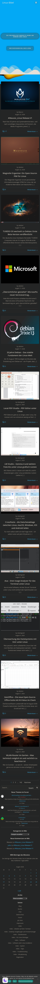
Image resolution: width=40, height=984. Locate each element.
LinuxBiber (23, 797)
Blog (20, 906)
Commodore (21, 817)
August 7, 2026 (20, 693)
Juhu (9, 845)
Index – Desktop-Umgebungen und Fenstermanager (20, 932)
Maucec (21, 112)
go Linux (20, 920)
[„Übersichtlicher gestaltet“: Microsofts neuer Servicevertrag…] (20, 269)
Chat (20, 912)
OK (10, 981)
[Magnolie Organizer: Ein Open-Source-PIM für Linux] (20, 150)
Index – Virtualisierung (20, 954)
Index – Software (20, 940)
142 (20, 782)
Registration (20, 957)
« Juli (19, 891)
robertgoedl (20, 402)
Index (20, 926)
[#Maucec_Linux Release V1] (20, 95)
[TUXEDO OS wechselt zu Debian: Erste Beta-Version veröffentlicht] (20, 209)
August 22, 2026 (20, 170)
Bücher (20, 909)
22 (31, 882)
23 (36, 882)
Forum (20, 917)
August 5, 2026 (20, 752)
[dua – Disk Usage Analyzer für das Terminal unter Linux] (20, 558)
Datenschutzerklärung (25, 981)
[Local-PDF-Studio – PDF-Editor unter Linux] (20, 385)
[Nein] (38, 979)
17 (6, 131)
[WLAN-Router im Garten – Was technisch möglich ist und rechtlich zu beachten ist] (20, 733)
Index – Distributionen (20, 934)
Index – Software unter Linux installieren (20, 943)
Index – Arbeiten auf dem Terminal (20, 929)
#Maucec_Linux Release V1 (22, 806)
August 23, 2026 (20, 114)
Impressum (20, 923)
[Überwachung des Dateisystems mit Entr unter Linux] (20, 616)
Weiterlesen (22, 801)
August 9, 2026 (20, 404)
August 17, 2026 (20, 228)
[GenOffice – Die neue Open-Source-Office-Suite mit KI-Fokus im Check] (20, 674)
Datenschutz (20, 914)
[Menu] (36, 2)
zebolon (21, 167)
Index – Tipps (20, 949)
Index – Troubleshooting (20, 951)
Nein (14, 981)
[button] (5, 980)
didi (23, 819)
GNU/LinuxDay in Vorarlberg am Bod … (22, 795)
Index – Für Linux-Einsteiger (20, 937)
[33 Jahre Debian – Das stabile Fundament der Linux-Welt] (20, 330)
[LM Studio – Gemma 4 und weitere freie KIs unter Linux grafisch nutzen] (20, 441)
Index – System (20, 946)
